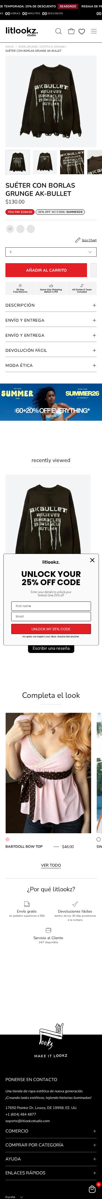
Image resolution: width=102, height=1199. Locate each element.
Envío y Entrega (25, 320)
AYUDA (13, 1159)
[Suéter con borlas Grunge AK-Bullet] (17, 162)
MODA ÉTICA (19, 365)
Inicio (9, 47)
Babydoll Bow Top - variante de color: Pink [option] (7, 839)
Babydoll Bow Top (23, 846)
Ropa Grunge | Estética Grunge (42, 47)
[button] (58, 31)
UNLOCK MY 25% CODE (51, 628)
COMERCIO (16, 1131)
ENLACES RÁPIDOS (25, 1173)
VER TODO (51, 865)
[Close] (92, 560)
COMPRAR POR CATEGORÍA (34, 1145)
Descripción (20, 305)
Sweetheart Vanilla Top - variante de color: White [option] (99, 839)
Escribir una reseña (51, 648)
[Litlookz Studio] (21, 31)
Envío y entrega (25, 335)
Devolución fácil (26, 350)
